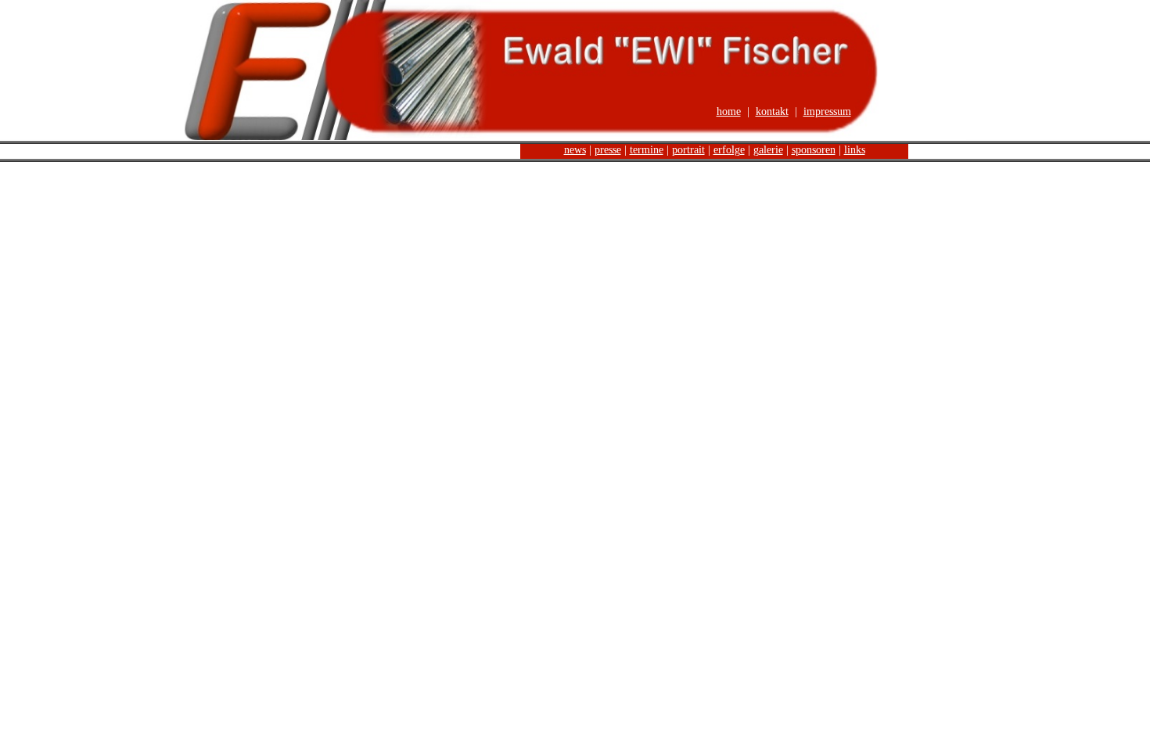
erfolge (729, 150)
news (575, 150)
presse (608, 150)
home (729, 111)
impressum (827, 111)
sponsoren (814, 150)
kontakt (772, 111)
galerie (768, 150)
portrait (688, 150)
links (854, 150)
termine (646, 150)
